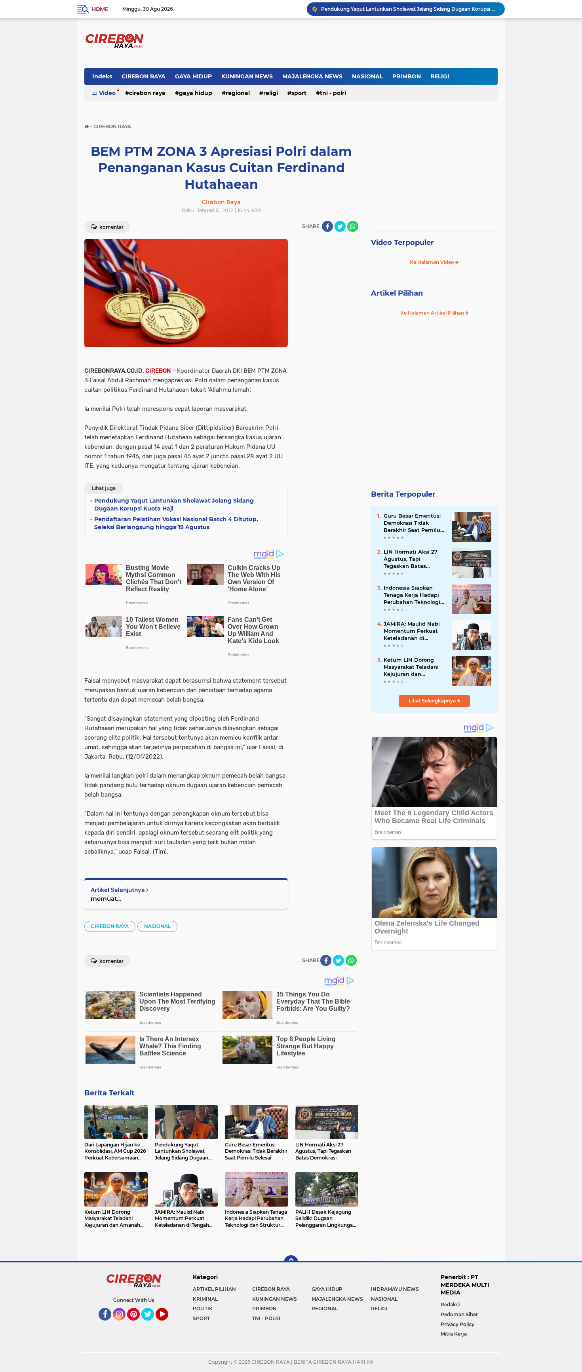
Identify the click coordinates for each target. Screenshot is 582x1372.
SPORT (298, 93)
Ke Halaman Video (432, 262)
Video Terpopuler (402, 242)
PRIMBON (406, 76)
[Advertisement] (326, 357)
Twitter (151, 1324)
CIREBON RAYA (143, 76)
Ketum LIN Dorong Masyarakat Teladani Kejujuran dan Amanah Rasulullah (411, 667)
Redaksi (450, 1304)
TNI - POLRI (333, 93)
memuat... (106, 898)
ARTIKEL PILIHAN (214, 1289)
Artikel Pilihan (397, 293)
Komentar (111, 227)
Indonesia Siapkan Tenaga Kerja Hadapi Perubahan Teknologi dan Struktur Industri (412, 595)
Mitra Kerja (454, 1334)
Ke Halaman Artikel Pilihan (432, 313)
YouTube (167, 1324)
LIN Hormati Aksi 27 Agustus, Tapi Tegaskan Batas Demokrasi (410, 559)
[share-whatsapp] (352, 226)
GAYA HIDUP (193, 76)
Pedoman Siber (459, 1314)
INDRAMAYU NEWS (395, 1289)
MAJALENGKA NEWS (312, 76)
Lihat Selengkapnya (433, 701)
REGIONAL (238, 93)
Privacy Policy (457, 1324)
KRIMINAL (205, 1299)
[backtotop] (291, 1262)
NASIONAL (367, 76)
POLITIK (203, 1308)
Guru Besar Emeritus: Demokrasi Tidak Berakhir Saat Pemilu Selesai (412, 523)
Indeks (102, 76)
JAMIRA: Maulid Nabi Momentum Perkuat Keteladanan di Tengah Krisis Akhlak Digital (412, 631)
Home (99, 9)
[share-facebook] (327, 226)
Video (107, 93)
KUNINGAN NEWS (247, 76)
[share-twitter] (340, 226)
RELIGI (439, 76)
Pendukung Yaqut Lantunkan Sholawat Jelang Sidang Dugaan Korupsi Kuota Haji (409, 9)
